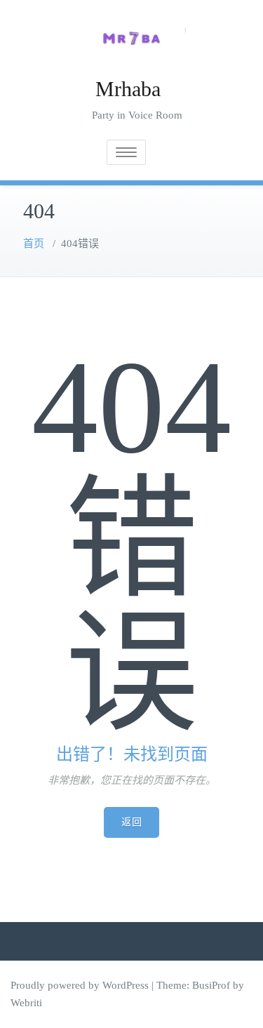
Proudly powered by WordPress (80, 985)
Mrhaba (128, 88)
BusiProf (211, 985)
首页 (33, 243)
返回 (131, 822)
